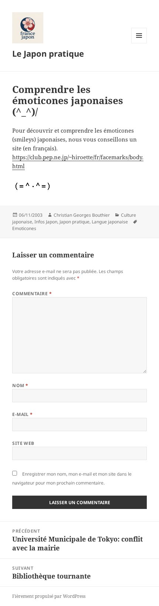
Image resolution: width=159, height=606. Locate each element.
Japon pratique (74, 222)
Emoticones (24, 228)
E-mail (22, 414)
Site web (23, 443)
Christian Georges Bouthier (82, 215)
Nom (20, 385)
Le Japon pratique (48, 53)
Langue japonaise (110, 222)
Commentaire (32, 293)
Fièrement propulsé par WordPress (48, 596)
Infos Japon (45, 222)
